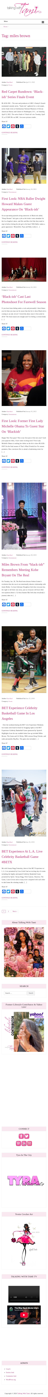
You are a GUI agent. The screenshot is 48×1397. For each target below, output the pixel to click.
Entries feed (10, 1372)
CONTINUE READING (10, 132)
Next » (15, 911)
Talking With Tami (23, 1393)
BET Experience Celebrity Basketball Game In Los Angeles (20, 713)
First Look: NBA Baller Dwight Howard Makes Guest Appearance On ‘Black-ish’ (23, 204)
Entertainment (12, 192)
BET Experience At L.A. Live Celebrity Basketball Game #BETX (22, 856)
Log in (8, 1369)
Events (10, 85)
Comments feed (11, 1376)
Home (5, 26)
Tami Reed (10, 82)
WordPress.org (11, 1380)
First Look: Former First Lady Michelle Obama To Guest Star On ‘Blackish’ (23, 426)
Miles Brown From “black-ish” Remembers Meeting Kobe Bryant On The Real (23, 570)
